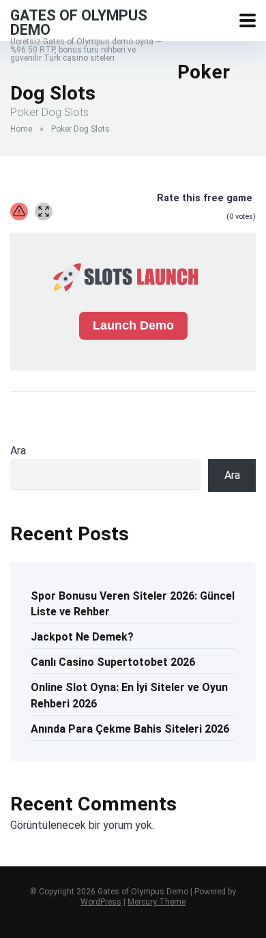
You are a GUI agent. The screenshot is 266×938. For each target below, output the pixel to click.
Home (21, 129)
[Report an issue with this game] (19, 211)
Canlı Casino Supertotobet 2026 (113, 662)
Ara (18, 450)
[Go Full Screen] (44, 211)
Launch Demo (133, 325)
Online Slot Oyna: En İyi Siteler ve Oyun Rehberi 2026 (129, 695)
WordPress (100, 902)
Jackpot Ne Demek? (82, 636)
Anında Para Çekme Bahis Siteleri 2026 (130, 728)
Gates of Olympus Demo (78, 22)
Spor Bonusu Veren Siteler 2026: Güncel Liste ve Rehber (133, 603)
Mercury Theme (157, 902)
